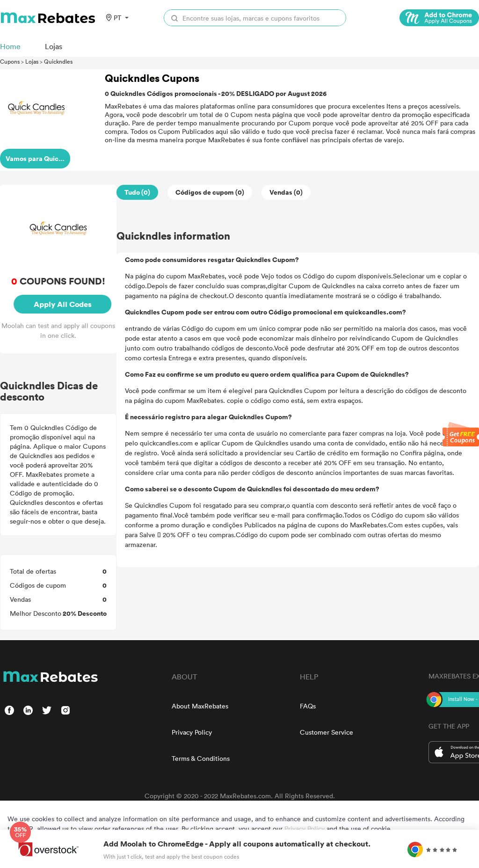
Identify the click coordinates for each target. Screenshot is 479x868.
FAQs (308, 705)
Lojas (31, 61)
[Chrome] (439, 17)
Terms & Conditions (201, 758)
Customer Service (326, 732)
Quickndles (58, 61)
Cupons (10, 61)
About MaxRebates (200, 705)
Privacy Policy (192, 732)
